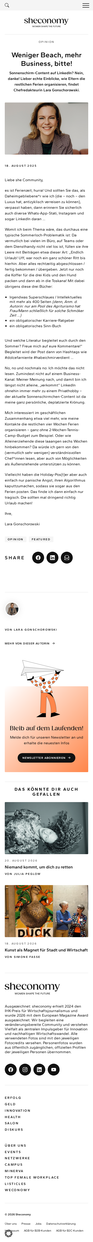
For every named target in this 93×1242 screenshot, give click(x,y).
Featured (41, 539)
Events (13, 1152)
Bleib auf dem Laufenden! (46, 728)
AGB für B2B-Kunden (37, 1230)
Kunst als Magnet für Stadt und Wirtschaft (46, 950)
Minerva (14, 1171)
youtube (54, 1070)
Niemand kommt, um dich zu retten (39, 867)
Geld (10, 1104)
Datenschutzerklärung (61, 1223)
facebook (38, 558)
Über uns (15, 1146)
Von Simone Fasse (22, 957)
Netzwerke (17, 1158)
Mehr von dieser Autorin (27, 643)
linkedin (52, 558)
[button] (8, 1233)
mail (67, 558)
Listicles (15, 1184)
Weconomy (17, 1190)
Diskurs (14, 1130)
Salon (12, 1123)
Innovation (18, 1111)
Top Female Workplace (32, 1177)
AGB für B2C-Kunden (69, 1230)
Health (13, 1117)
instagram (25, 1070)
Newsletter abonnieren (44, 758)
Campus (14, 1165)
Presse (26, 1223)
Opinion (16, 539)
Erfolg (13, 1098)
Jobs (38, 1223)
